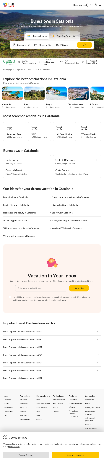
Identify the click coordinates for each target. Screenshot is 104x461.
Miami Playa (83, 174)
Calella (58, 163)
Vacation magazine (43, 403)
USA (5, 415)
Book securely (41, 408)
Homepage (7, 70)
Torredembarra (75, 104)
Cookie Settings (26, 455)
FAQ (38, 415)
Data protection (91, 429)
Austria (6, 403)
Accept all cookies (75, 455)
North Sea (23, 403)
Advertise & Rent (59, 400)
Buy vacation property (90, 413)
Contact (39, 419)
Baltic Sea (23, 408)
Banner (55, 408)
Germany (7, 400)
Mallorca (23, 400)
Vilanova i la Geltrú (19, 174)
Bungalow (19, 70)
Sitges (8, 174)
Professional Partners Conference (73, 413)
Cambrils (6, 104)
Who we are (89, 400)
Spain (37, 70)
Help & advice (58, 403)
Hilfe (38, 412)
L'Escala (94, 104)
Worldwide (24, 415)
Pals (26, 104)
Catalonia (46, 70)
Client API (72, 407)
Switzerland (8, 408)
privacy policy (14, 446)
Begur (49, 104)
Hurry (87, 403)
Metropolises (25, 419)
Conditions (89, 425)
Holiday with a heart (92, 408)
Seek (38, 400)
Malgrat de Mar (68, 163)
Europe (29, 70)
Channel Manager (75, 403)
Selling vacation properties (91, 419)
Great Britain (9, 412)
